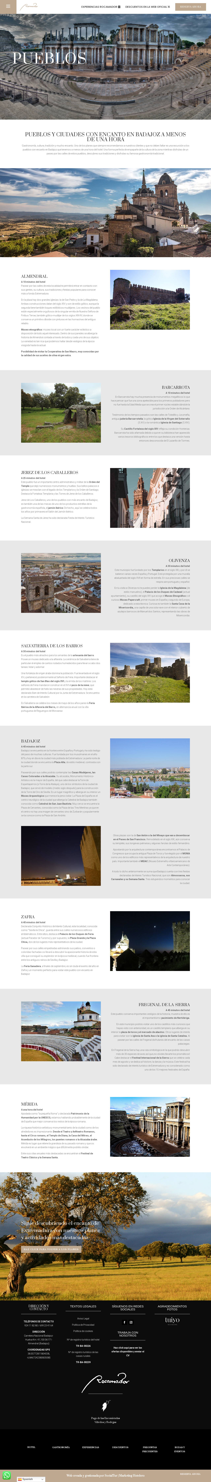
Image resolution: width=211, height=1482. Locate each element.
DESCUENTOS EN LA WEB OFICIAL (146, 7)
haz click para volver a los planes (51, 1249)
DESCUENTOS (120, 1447)
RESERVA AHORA (190, 6)
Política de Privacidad (83, 1325)
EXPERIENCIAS (90, 1447)
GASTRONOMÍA (61, 1447)
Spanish (27, 1479)
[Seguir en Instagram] (131, 1322)
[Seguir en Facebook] (124, 1322)
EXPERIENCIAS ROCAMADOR (99, 7)
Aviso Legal (83, 1318)
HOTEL (31, 1447)
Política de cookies (83, 1331)
